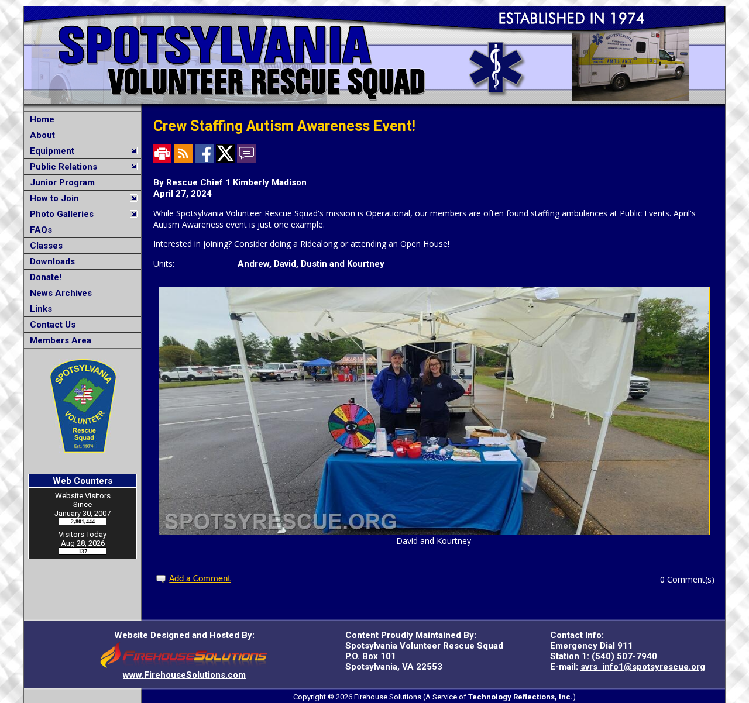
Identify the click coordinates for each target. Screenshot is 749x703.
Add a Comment (200, 579)
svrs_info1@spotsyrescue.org (642, 666)
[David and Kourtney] (434, 531)
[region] (82, 230)
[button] (76, 150)
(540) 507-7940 (624, 656)
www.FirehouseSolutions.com (184, 675)
